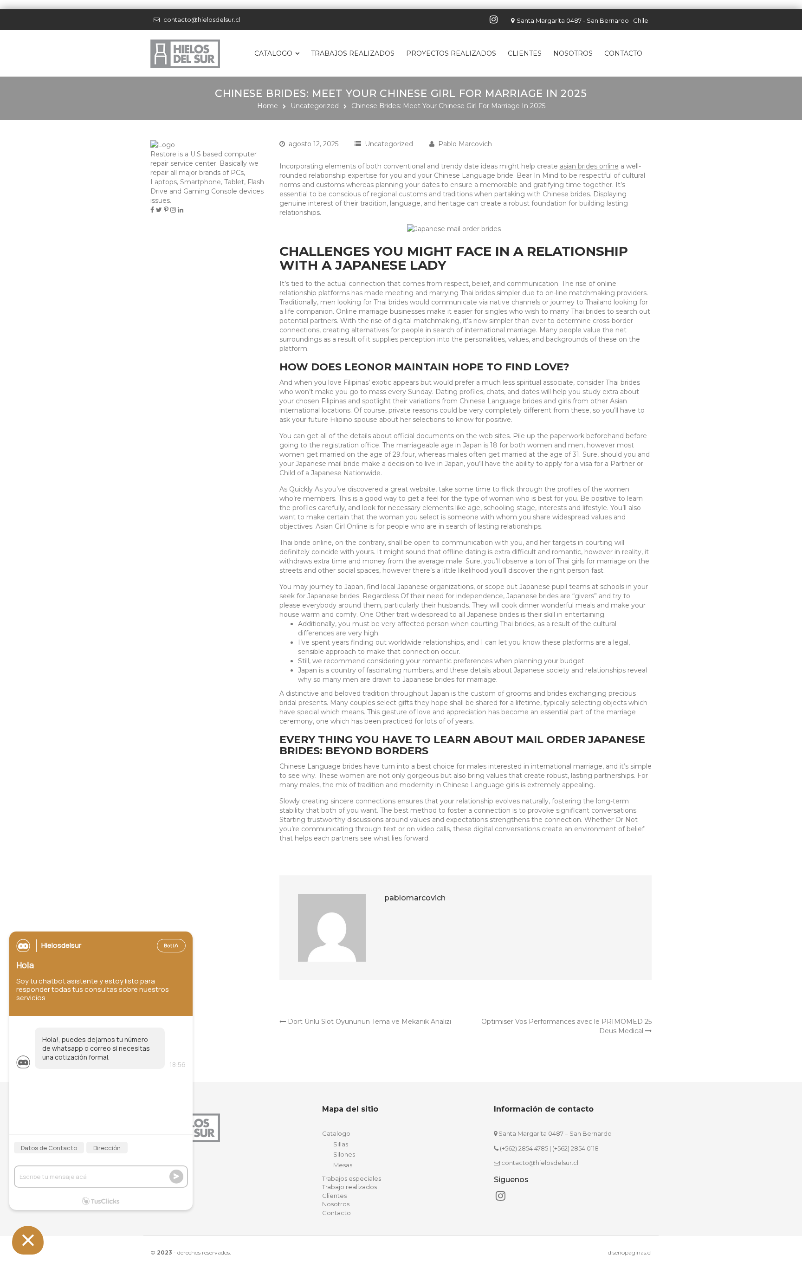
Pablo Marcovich (465, 144)
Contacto (623, 53)
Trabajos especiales (351, 1178)
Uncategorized (315, 106)
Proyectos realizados (451, 53)
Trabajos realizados (353, 53)
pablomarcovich (415, 897)
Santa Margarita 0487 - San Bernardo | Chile (582, 20)
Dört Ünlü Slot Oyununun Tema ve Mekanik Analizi (368, 1021)
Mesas (342, 1165)
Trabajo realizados (349, 1186)
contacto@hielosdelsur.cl (201, 19)
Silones (344, 1154)
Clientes (525, 53)
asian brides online (589, 166)
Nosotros (573, 53)
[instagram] (494, 19)
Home (267, 106)
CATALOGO (273, 53)
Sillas (340, 1144)
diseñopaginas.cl (630, 1252)
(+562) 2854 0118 (575, 1148)
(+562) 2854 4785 (524, 1148)
